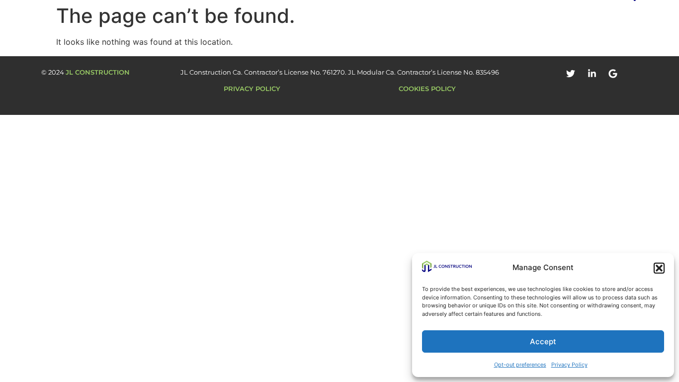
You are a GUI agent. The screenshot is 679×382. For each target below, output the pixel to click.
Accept (543, 341)
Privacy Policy (569, 364)
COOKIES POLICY (427, 89)
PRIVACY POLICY (252, 89)
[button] (659, 268)
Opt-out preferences (520, 364)
